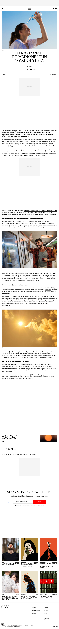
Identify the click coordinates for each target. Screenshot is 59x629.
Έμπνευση (45, 616)
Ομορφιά (45, 613)
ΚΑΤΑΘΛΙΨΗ (16, 454)
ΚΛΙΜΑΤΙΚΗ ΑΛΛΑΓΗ (24, 454)
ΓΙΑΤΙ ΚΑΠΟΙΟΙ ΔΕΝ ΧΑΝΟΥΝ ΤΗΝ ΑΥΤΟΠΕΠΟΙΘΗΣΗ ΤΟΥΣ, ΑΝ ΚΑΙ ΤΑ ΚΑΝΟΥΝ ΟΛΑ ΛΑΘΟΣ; (48, 565)
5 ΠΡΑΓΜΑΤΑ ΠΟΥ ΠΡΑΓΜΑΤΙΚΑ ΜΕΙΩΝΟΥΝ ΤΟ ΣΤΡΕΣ (10, 564)
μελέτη (9, 296)
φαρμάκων (40, 273)
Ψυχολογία (29, 66)
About (33, 605)
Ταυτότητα (34, 607)
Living (3, 441)
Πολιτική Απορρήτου (36, 610)
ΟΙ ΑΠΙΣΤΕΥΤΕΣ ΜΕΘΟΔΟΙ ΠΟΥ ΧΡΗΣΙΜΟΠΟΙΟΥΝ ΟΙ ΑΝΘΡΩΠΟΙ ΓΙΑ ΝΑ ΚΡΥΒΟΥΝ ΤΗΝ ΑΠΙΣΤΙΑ (10, 598)
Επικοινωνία (34, 615)
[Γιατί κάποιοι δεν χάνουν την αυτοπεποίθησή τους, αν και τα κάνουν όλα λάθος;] (48, 549)
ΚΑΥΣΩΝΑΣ (33, 454)
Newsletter (34, 613)
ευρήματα (48, 225)
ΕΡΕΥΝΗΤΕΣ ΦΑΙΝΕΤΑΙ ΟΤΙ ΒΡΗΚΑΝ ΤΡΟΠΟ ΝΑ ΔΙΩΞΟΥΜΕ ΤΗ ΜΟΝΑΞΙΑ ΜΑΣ (29, 597)
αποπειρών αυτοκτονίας (8, 223)
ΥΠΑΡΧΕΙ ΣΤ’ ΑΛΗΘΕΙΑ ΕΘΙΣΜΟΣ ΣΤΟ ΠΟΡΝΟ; (46, 597)
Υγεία (45, 605)
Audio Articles (46, 618)
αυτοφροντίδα (29, 378)
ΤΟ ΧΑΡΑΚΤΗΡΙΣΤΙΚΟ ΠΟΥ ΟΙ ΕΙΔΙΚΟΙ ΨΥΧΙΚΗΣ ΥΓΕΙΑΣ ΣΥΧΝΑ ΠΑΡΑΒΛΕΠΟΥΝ (29, 565)
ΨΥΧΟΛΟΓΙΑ (4, 454)
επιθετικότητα (49, 301)
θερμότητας (48, 275)
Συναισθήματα (23, 594)
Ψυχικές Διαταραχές (43, 594)
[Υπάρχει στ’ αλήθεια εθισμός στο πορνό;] (48, 582)
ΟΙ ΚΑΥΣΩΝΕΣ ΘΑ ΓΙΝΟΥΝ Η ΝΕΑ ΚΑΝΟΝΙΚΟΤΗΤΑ (9, 437)
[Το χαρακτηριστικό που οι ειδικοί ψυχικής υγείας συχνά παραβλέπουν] (29, 549)
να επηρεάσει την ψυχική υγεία (26, 287)
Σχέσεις (3, 594)
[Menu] (29, 9)
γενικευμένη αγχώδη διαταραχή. (47, 214)
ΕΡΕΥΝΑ (10, 454)
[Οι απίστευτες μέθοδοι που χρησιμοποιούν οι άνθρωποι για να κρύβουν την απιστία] (10, 582)
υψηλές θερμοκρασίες (45, 357)
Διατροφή (45, 610)
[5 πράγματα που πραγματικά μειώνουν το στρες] (10, 549)
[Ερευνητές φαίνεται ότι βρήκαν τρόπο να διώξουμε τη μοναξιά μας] (29, 582)
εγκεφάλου (48, 289)
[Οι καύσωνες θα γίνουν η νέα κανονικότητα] (48, 438)
